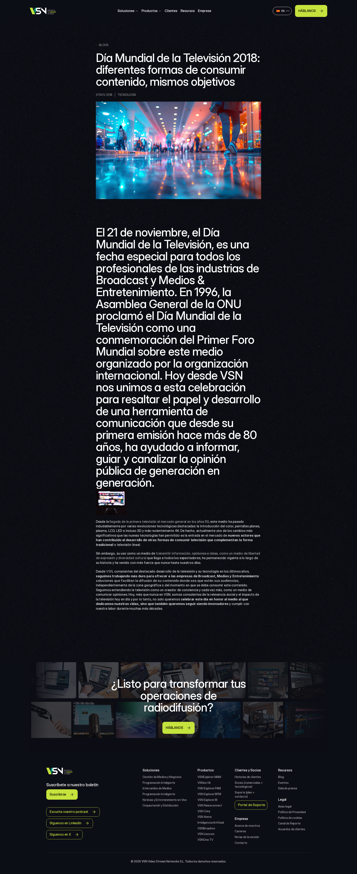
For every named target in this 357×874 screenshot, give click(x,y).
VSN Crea (204, 811)
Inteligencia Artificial (211, 822)
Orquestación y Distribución (160, 805)
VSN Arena (205, 816)
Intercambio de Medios (157, 788)
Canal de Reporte (289, 823)
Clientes (171, 11)
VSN (109, 571)
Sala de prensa (287, 788)
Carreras (240, 831)
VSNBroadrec (206, 828)
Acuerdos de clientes (291, 829)
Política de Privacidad (292, 812)
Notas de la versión (247, 837)
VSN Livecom (206, 834)
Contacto (241, 842)
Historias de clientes (248, 777)
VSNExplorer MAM (209, 777)
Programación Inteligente (159, 782)
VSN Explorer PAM (209, 788)
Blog (281, 777)
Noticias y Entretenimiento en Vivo (165, 800)
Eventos (283, 782)
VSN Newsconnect (210, 805)
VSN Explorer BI (207, 800)
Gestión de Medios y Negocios (162, 777)
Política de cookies (290, 817)
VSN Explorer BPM (209, 794)
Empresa (204, 11)
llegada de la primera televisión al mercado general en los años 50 (159, 521)
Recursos (188, 11)
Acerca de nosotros (247, 825)
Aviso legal (284, 806)
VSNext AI (204, 782)
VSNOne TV (205, 839)
